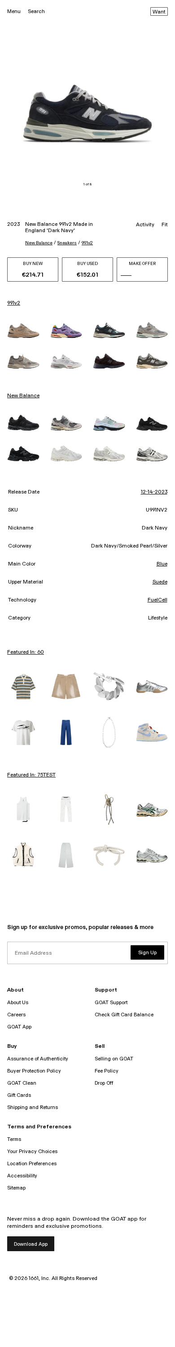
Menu (14, 11)
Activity (145, 225)
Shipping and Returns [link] (32, 1107)
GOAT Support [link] (111, 1002)
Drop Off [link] (104, 1083)
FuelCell (157, 600)
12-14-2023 (154, 492)
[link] (23, 330)
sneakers (67, 243)
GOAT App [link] (19, 1026)
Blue (162, 564)
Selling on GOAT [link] (114, 1058)
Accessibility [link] (22, 1175)
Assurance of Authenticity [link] (37, 1058)
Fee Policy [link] (106, 1071)
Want (159, 12)
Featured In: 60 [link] (25, 652)
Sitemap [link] (16, 1187)
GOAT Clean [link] (21, 1083)
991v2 (87, 243)
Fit (165, 225)
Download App (31, 1244)
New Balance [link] (23, 396)
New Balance (38, 243)
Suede (160, 582)
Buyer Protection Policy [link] (34, 1071)
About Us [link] (17, 1002)
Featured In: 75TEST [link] (31, 775)
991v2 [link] (13, 303)
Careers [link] (16, 1014)
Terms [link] (14, 1139)
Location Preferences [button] (32, 1163)
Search (36, 11)
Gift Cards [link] (19, 1095)
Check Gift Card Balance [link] (124, 1014)
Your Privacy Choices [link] (32, 1151)
